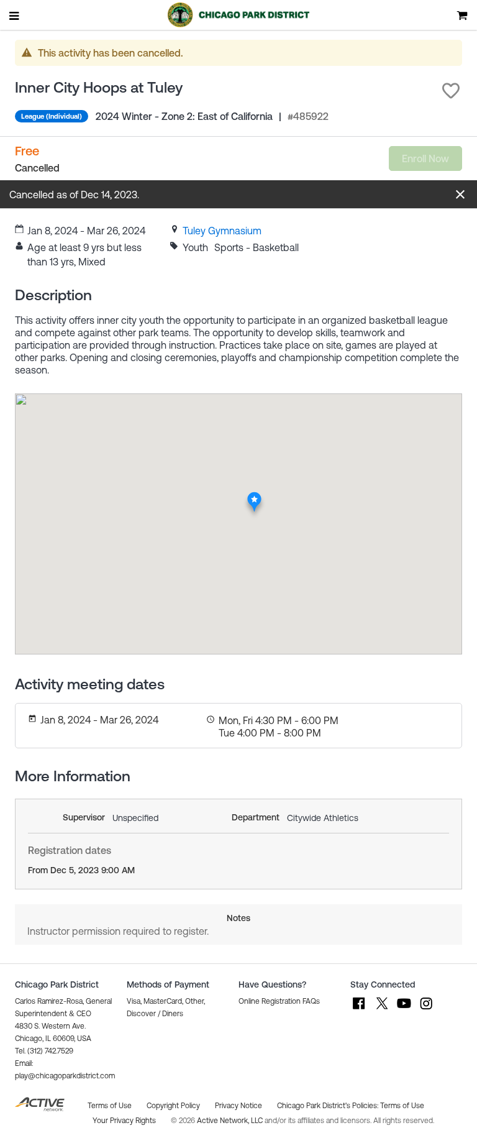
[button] (451, 90)
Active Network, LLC (231, 1120)
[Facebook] (359, 1009)
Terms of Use (402, 1105)
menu (15, 15)
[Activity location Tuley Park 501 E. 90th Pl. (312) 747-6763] (254, 495)
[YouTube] (403, 1009)
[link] (222, 230)
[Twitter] (381, 1009)
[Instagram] (426, 1009)
